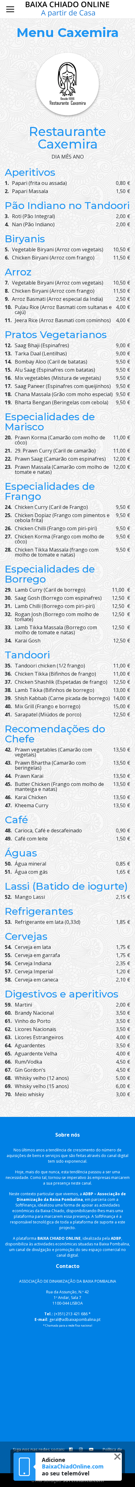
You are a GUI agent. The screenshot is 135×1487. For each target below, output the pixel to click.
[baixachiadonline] (68, 9)
